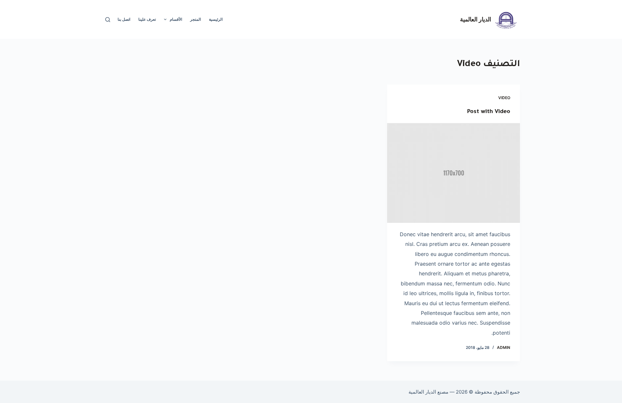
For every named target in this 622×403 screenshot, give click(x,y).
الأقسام (176, 19)
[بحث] (107, 19)
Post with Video (488, 112)
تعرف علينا (147, 19)
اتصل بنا (124, 19)
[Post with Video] (453, 173)
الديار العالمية (475, 19)
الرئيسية (216, 19)
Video (504, 97)
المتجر (195, 19)
